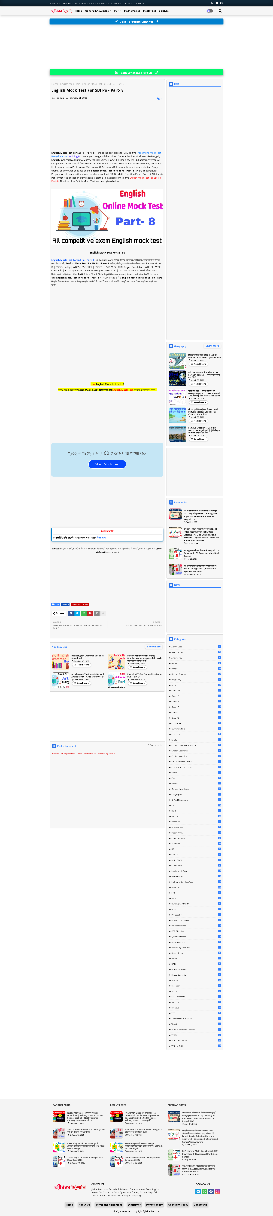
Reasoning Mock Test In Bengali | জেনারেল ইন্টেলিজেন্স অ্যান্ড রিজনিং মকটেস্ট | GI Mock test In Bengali (86, 1146)
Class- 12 (195, 718)
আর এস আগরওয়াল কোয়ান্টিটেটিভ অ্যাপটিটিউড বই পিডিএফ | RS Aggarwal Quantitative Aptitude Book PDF (200, 568)
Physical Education (195, 920)
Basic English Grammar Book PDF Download (87, 657)
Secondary (195, 985)
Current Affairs (196, 728)
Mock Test (149, 10)
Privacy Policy (81, 3)
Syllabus (196, 1007)
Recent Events (195, 953)
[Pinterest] (90, 613)
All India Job (196, 652)
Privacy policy (154, 1204)
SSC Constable (195, 996)
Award (195, 663)
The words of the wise (195, 1018)
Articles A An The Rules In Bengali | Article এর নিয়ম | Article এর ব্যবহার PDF (88, 675)
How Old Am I (195, 827)
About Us (54, 3)
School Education (195, 975)
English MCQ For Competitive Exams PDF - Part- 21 (144, 675)
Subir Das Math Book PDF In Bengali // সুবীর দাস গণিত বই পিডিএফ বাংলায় (86, 1130)
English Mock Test (70, 84)
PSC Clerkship (195, 931)
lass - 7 (195, 854)
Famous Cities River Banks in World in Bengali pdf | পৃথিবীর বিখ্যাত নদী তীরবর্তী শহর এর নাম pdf (204, 430)
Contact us (139, 3)
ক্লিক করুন (101, 537)
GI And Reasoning (196, 800)
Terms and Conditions (120, 3)
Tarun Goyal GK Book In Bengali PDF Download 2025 (85, 1158)
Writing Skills (196, 1046)
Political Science (196, 925)
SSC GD (195, 1002)
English (65, 604)
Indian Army (196, 832)
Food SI (195, 783)
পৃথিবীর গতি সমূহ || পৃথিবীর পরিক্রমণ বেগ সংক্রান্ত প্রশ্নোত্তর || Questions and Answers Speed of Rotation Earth (204, 393)
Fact (195, 778)
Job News (196, 843)
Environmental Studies (195, 767)
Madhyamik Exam (196, 871)
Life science (195, 865)
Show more (154, 646)
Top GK (195, 1024)
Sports (195, 991)
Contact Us (200, 1204)
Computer (195, 723)
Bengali (196, 668)
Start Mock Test (107, 464)
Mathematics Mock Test (196, 882)
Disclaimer (67, 3)
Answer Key (195, 657)
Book (196, 685)
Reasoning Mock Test (196, 947)
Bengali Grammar (196, 674)
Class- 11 (195, 712)
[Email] (97, 613)
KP (195, 849)
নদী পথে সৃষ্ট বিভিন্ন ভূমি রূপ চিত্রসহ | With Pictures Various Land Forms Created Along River (203, 412)
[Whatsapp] (84, 613)
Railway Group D (195, 942)
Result (195, 958)
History (196, 816)
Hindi (195, 810)
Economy (195, 734)
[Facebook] (71, 613)
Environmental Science (195, 761)
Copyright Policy (99, 3)
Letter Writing (195, 860)
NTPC (195, 898)
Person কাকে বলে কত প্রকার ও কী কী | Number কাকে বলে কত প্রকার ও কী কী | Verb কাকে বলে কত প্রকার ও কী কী (144, 658)
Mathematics (132, 10)
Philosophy (195, 914)
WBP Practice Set (196, 1040)
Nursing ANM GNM (195, 903)
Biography (195, 679)
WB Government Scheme (195, 1029)
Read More (83, 664)
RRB (195, 964)
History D (196, 821)
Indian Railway (195, 838)
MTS (195, 892)
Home (78, 10)
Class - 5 (195, 701)
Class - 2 (195, 696)
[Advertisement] (136, 47)
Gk (196, 805)
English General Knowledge (195, 745)
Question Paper (196, 936)
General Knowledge (97, 10)
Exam (195, 772)
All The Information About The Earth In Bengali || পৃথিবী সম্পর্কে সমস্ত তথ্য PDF (204, 375)
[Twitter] (77, 613)
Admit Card (195, 646)
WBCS (195, 1035)
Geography (196, 794)
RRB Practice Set (195, 969)
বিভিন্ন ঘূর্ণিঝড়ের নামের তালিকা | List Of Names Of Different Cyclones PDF (204, 356)
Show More (212, 345)
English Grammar (195, 750)
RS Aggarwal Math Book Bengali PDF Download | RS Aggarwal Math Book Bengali (201, 553)
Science (164, 10)
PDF (116, 10)
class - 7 (196, 707)
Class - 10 (195, 690)
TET (195, 1013)
